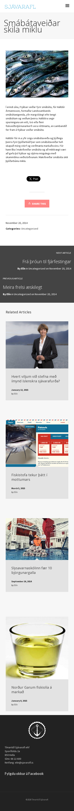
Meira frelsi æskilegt (22, 287)
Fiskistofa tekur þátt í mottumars (29, 477)
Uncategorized (29, 228)
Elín (23, 268)
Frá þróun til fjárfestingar (46, 261)
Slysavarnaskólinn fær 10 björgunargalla (31, 570)
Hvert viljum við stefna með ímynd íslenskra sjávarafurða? (35, 378)
